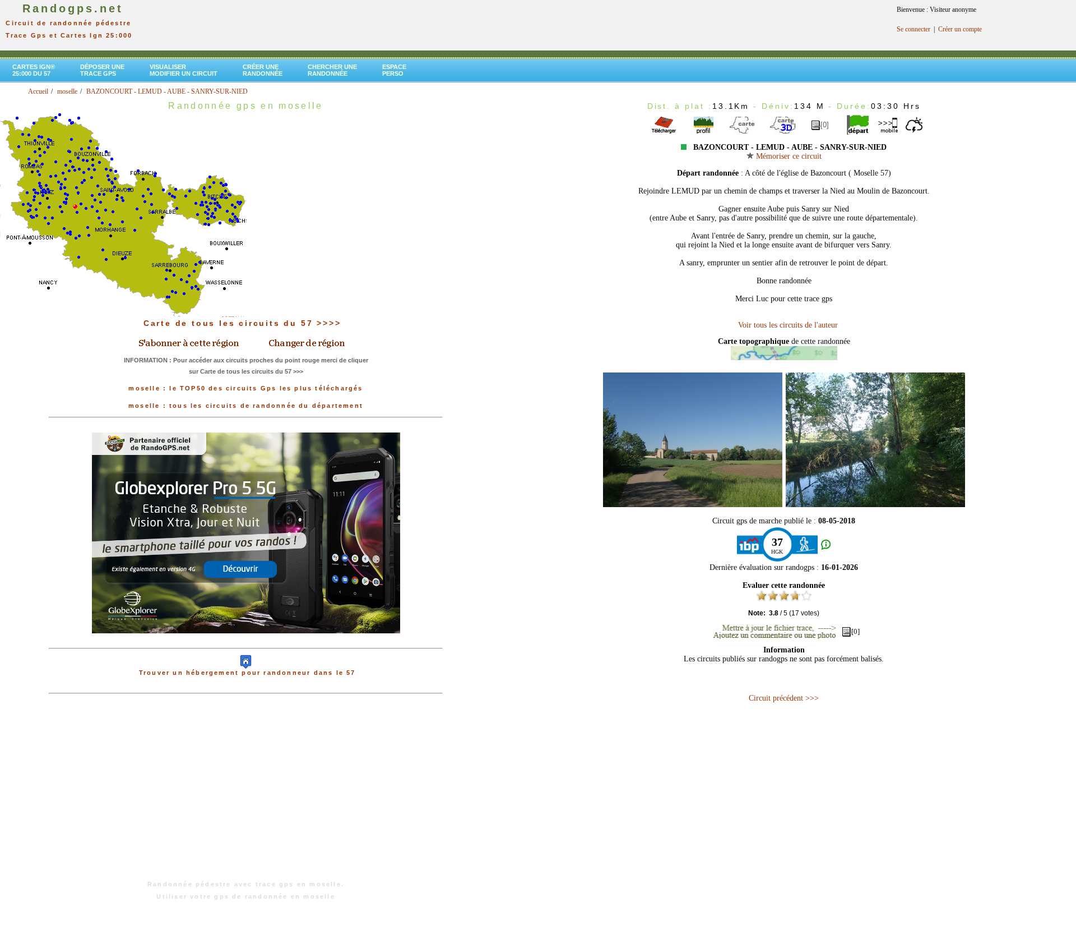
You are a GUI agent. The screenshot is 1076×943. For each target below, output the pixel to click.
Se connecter (913, 29)
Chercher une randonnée (332, 70)
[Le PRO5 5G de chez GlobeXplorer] (246, 642)
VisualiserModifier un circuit (183, 70)
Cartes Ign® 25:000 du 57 (33, 70)
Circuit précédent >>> (784, 698)
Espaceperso (394, 70)
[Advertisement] (246, 792)
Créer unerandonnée (262, 70)
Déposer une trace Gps (102, 70)
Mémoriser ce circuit (788, 156)
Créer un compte (960, 29)
